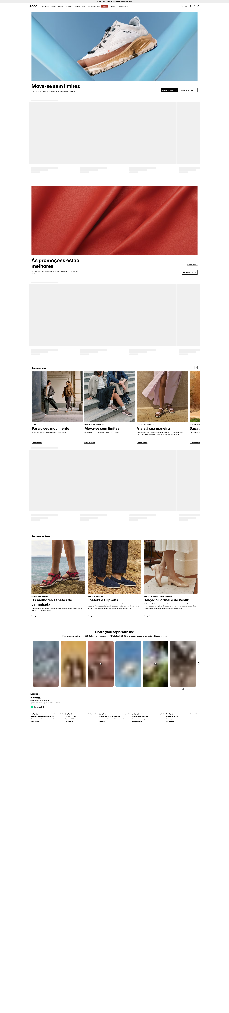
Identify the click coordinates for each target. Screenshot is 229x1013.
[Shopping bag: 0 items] (198, 6)
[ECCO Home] (33, 6)
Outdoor (77, 6)
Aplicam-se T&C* (192, 179)
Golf (83, 6)
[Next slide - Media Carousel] (198, 406)
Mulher (53, 6)
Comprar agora (129, 1)
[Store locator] (190, 6)
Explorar (112, 6)
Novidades (45, 6)
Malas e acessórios (94, 6)
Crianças (69, 6)
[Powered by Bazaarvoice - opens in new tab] (189, 432)
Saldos (105, 6)
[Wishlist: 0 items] (194, 6)
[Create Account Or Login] (186, 6)
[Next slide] (196, 195)
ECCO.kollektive (123, 6)
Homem (61, 6)
